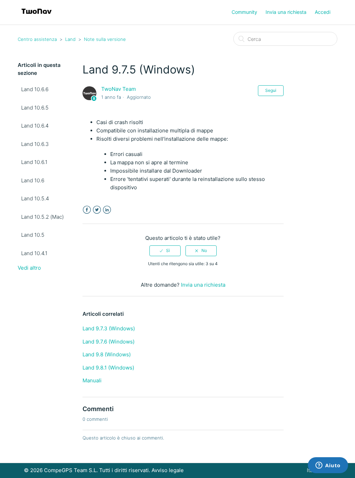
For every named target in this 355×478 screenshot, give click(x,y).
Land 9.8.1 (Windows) (108, 367)
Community (244, 12)
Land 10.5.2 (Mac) (42, 217)
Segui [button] (270, 90)
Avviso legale (167, 470)
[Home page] (36, 15)
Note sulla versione (105, 39)
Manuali (92, 380)
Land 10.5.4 (35, 198)
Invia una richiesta (286, 12)
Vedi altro (29, 267)
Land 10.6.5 (35, 107)
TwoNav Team (118, 89)
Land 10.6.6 (35, 89)
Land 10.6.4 (35, 125)
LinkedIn (107, 210)
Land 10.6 (32, 180)
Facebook (87, 210)
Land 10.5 (32, 235)
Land (70, 39)
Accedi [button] (322, 12)
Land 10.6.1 (34, 162)
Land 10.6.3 (35, 144)
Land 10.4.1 (34, 253)
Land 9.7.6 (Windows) (109, 341)
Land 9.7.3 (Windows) (109, 328)
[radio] (165, 250)
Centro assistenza (37, 39)
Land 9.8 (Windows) (107, 354)
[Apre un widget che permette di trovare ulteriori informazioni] (328, 466)
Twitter (97, 210)
